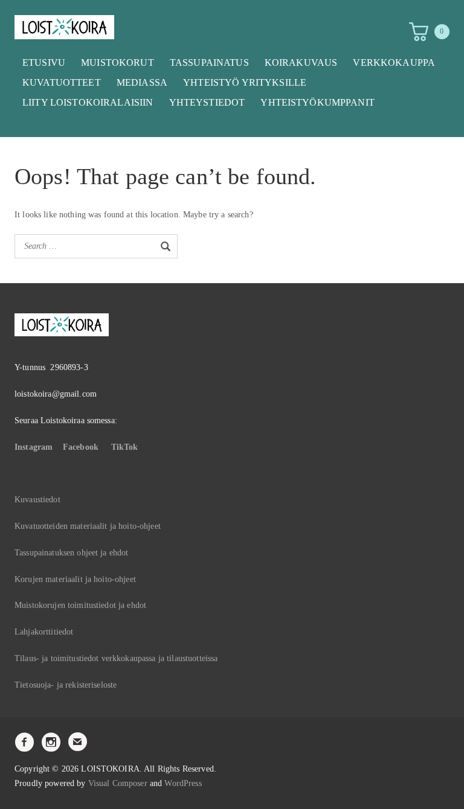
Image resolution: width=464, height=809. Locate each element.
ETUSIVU (43, 62)
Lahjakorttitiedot (43, 631)
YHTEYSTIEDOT (207, 102)
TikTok (124, 447)
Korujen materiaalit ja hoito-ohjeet (75, 579)
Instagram (33, 447)
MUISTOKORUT (117, 62)
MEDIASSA (142, 82)
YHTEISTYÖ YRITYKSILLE (244, 82)
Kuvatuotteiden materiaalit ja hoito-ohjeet (87, 526)
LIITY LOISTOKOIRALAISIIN (87, 102)
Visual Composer (117, 783)
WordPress (182, 783)
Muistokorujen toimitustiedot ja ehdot (80, 605)
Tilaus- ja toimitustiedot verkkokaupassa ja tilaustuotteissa (116, 658)
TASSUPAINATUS (209, 62)
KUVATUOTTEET (61, 82)
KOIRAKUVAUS (301, 62)
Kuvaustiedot (37, 499)
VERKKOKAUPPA (394, 62)
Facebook (80, 447)
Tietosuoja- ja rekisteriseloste (65, 684)
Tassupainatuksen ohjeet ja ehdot (71, 552)
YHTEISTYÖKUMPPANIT (317, 102)
